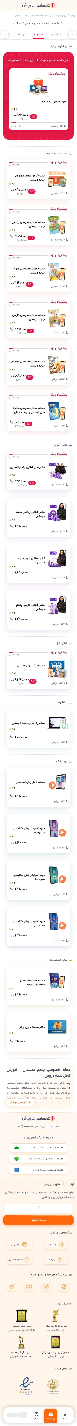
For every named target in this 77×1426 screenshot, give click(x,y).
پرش (72, 15)
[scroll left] (4, 34)
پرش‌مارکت (60, 15)
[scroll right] (72, 34)
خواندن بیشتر (18, 1102)
